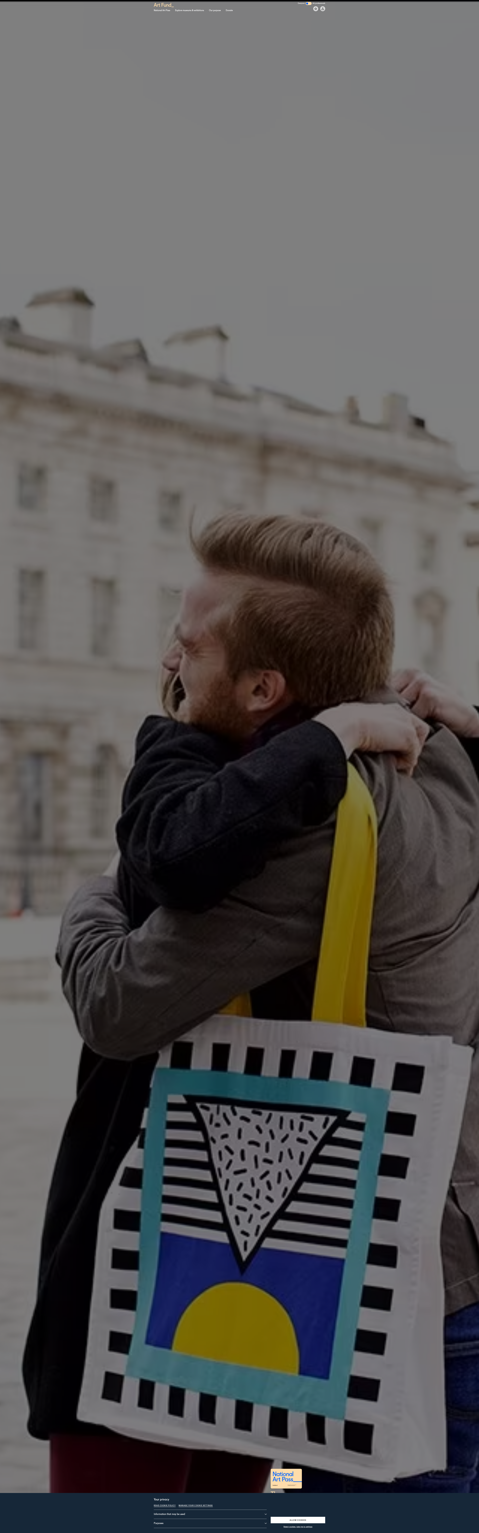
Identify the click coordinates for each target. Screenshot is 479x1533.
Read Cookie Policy (165, 1505)
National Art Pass (162, 10)
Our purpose (215, 10)
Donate (229, 10)
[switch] (309, 3)
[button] (298, 1520)
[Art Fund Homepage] (164, 4)
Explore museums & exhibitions (189, 10)
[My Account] (322, 8)
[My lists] (315, 8)
